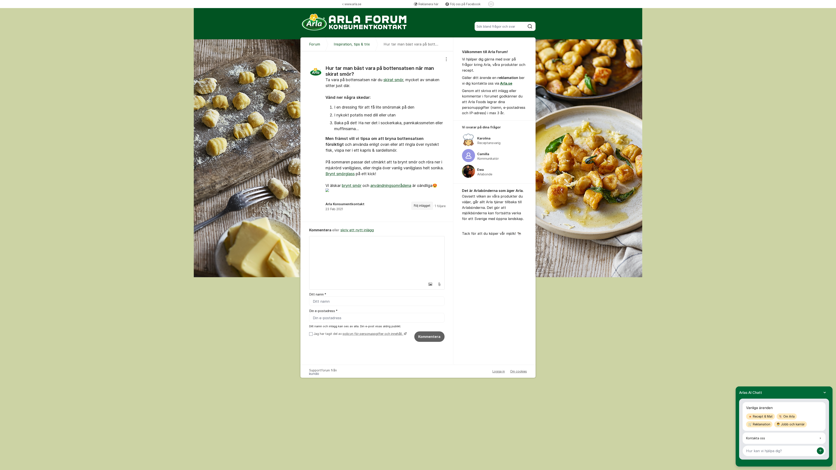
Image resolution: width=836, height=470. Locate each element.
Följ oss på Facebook (465, 4)
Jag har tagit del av (358, 334)
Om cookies (518, 371)
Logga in (498, 371)
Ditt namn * (317, 294)
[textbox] (376, 258)
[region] (376, 136)
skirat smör (393, 79)
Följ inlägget (422, 205)
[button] (430, 284)
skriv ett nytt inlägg (357, 230)
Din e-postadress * (323, 311)
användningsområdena (390, 185)
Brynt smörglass (340, 173)
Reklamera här (428, 4)
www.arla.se (352, 4)
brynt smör (351, 185)
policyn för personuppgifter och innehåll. (373, 334)
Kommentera (429, 336)
